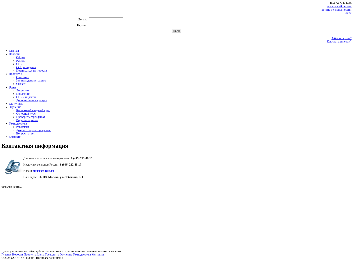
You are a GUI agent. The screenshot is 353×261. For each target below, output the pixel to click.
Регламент (22, 126)
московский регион (339, 6)
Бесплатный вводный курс (33, 110)
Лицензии (22, 90)
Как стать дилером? (339, 41)
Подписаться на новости (31, 70)
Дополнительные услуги (31, 100)
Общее (20, 57)
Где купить (16, 103)
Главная (14, 50)
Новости (14, 54)
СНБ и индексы (26, 97)
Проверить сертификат (30, 116)
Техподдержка (18, 123)
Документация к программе (33, 130)
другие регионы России (337, 9)
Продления (23, 93)
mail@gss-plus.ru (43, 170)
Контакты (15, 136)
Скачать (21, 83)
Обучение (15, 107)
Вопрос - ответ (25, 133)
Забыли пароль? (341, 38)
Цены (12, 87)
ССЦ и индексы (26, 67)
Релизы (20, 60)
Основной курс (25, 113)
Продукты (15, 73)
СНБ (19, 63)
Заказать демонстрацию (31, 80)
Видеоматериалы (27, 120)
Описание (22, 77)
